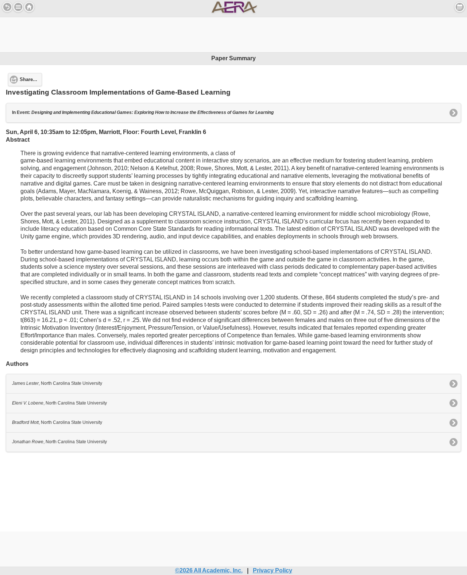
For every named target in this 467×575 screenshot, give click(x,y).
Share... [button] (28, 79)
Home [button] (29, 6)
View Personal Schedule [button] (459, 6)
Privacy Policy (272, 570)
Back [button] (7, 6)
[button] (18, 6)
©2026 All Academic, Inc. (209, 570)
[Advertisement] (233, 33)
